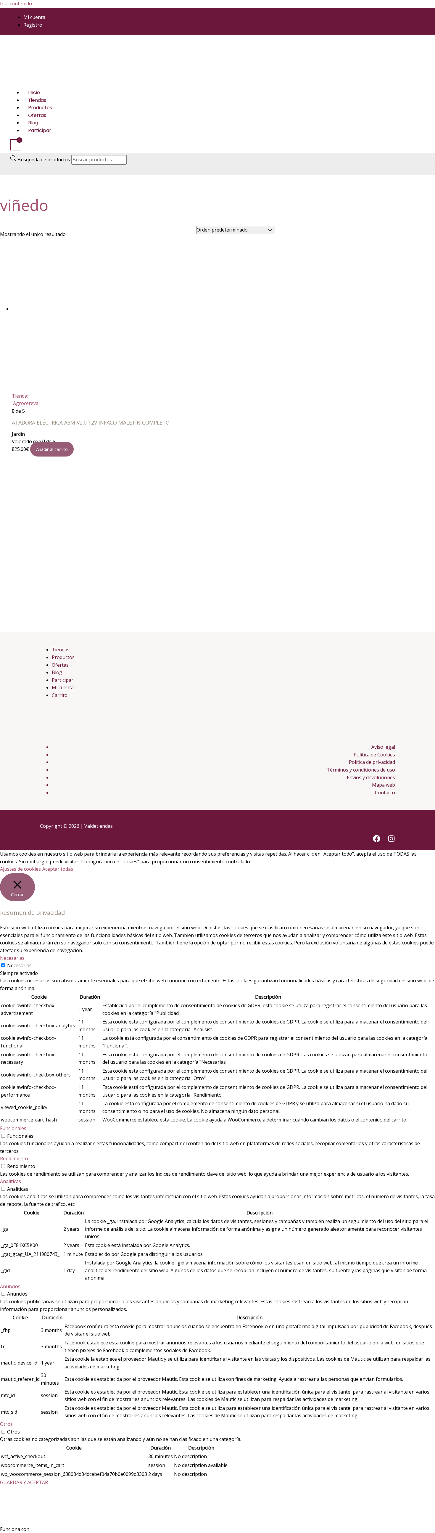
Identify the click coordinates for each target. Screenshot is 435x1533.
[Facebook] (376, 840)
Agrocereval (26, 403)
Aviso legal (383, 747)
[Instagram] (391, 840)
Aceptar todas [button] (57, 869)
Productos (40, 107)
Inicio (34, 92)
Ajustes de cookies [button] (20, 869)
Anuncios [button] (10, 1286)
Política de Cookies (374, 754)
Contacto (385, 792)
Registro (32, 24)
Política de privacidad (372, 762)
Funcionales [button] (13, 1128)
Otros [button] (6, 1424)
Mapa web (383, 785)
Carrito (59, 695)
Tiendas (37, 100)
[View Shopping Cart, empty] (15, 144)
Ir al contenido (16, 3)
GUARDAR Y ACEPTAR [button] (24, 1482)
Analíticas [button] (10, 1181)
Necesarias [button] (12, 958)
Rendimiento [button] (14, 1158)
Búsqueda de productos (44, 159)
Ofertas (37, 115)
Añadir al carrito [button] (52, 449)
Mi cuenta (34, 17)
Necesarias (19, 965)
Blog (33, 122)
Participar (39, 130)
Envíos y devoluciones (371, 777)
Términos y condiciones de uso (361, 769)
